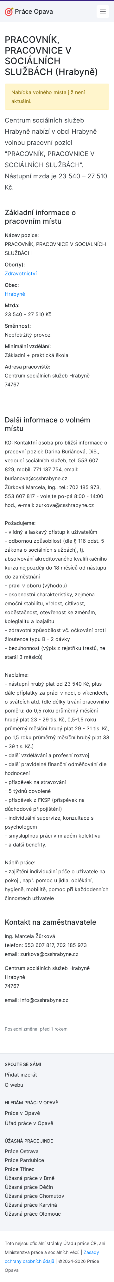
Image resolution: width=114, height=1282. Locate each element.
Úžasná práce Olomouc (33, 1214)
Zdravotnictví (21, 273)
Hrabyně (15, 294)
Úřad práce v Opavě (29, 1123)
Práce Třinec (20, 1169)
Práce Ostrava (22, 1151)
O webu (14, 1085)
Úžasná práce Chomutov (34, 1196)
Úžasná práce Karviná (31, 1205)
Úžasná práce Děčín (29, 1187)
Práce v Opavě (22, 1113)
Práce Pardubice (24, 1160)
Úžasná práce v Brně (29, 1178)
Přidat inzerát (21, 1074)
